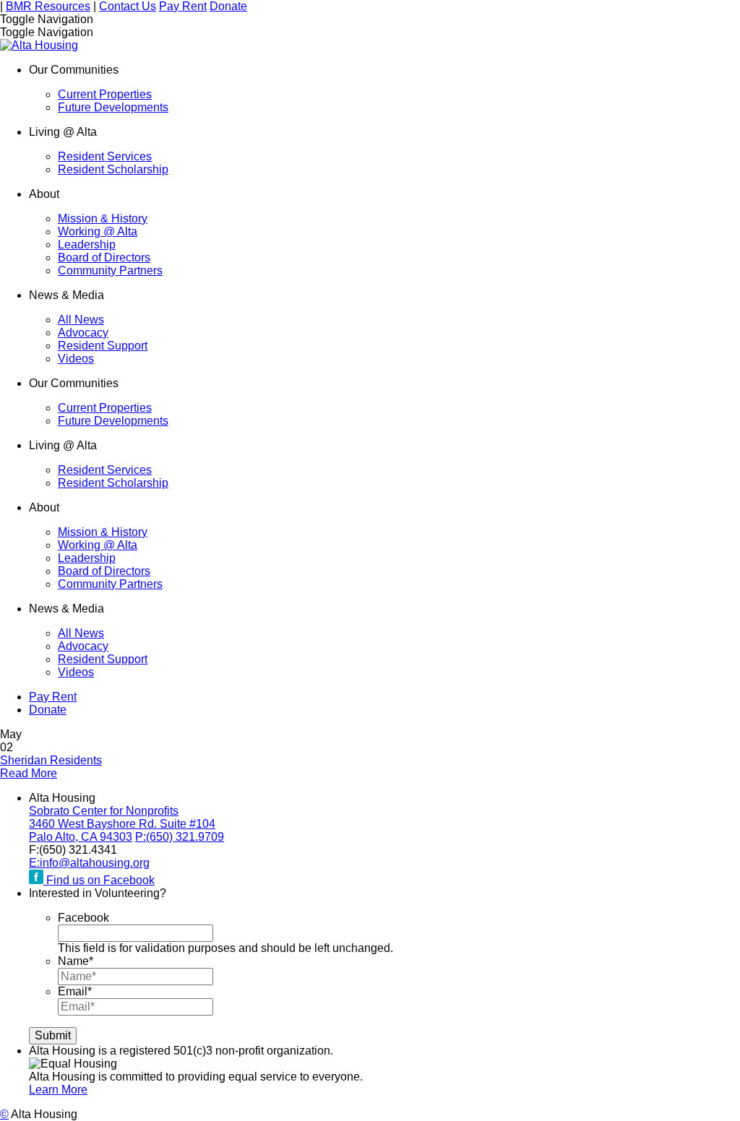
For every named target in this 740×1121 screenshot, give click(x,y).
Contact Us (127, 6)
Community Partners (110, 270)
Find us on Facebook (99, 880)
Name (75, 961)
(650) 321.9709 (179, 837)
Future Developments (113, 107)
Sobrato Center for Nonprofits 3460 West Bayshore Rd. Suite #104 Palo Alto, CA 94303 (122, 824)
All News (81, 319)
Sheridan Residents (51, 760)
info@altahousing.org (89, 863)
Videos (76, 358)
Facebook (83, 918)
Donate (228, 6)
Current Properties (105, 94)
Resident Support (102, 345)
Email (75, 991)
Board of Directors (104, 257)
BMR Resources (48, 6)
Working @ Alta (97, 231)
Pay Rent (183, 6)
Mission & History (102, 218)
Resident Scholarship (113, 169)
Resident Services (105, 156)
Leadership (87, 244)
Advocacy (83, 332)
